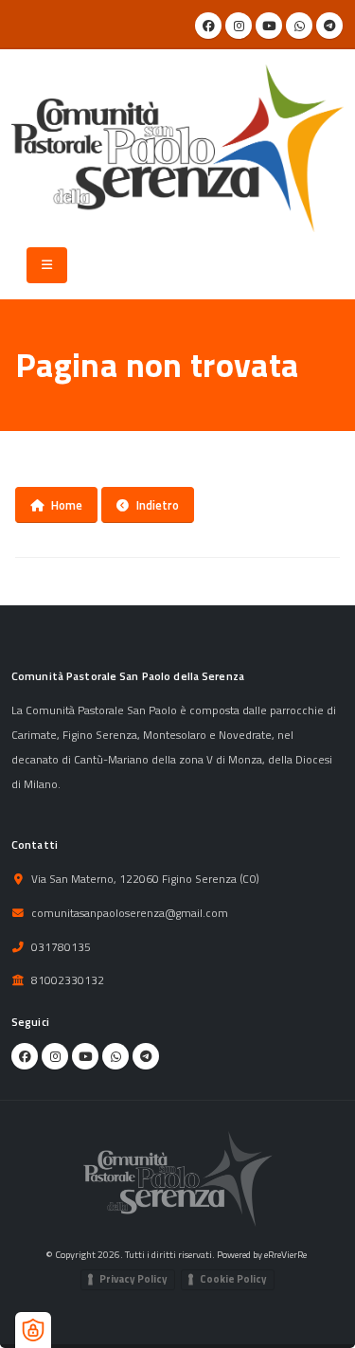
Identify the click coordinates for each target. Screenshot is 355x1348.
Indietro (157, 504)
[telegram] (329, 25)
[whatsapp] (299, 25)
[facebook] (208, 25)
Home (66, 504)
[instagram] (238, 25)
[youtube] (269, 25)
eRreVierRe (285, 1254)
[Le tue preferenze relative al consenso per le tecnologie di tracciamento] (33, 1330)
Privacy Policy (133, 1278)
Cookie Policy (233, 1278)
